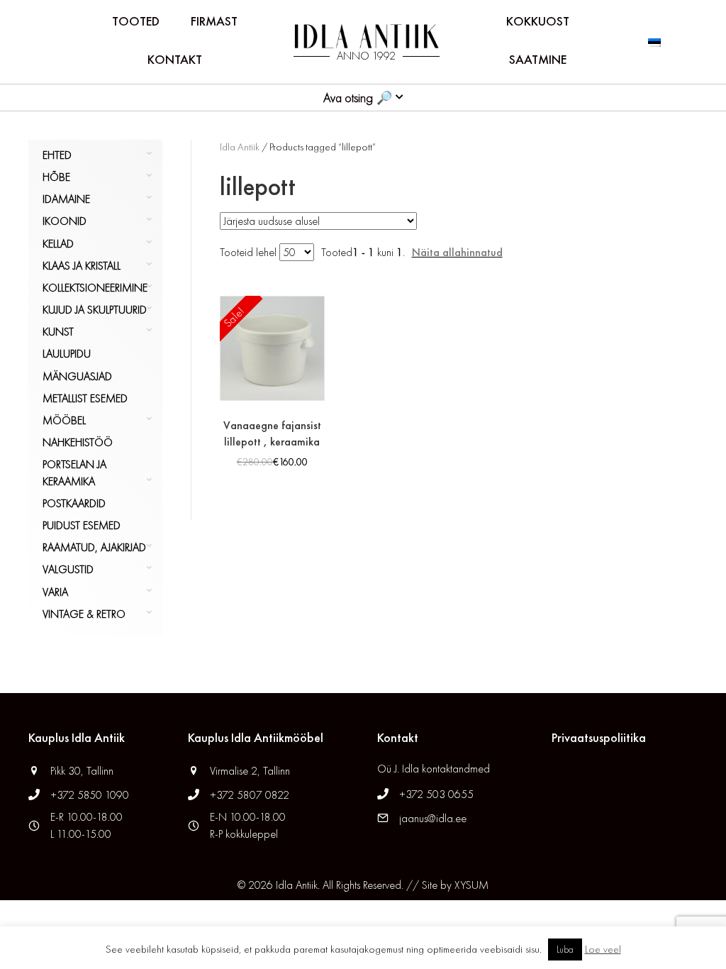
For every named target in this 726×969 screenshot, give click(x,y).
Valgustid (68, 569)
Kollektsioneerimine (95, 287)
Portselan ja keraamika (74, 472)
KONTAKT (174, 59)
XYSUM (471, 884)
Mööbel (64, 420)
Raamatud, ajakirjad (94, 547)
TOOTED (136, 21)
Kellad (58, 243)
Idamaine (66, 199)
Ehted (57, 155)
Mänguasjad (77, 376)
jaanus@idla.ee (433, 818)
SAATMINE (537, 59)
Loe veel (603, 949)
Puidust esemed (82, 525)
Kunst (58, 331)
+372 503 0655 (436, 794)
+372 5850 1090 (91, 794)
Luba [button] (565, 949)
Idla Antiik (239, 146)
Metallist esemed (85, 398)
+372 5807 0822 (249, 794)
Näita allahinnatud (457, 252)
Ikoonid (64, 221)
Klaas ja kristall (82, 265)
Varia (55, 592)
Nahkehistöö (78, 442)
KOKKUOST (537, 21)
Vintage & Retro (84, 614)
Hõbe (56, 177)
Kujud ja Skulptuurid (95, 309)
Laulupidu (67, 353)
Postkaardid (74, 503)
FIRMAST (214, 21)
